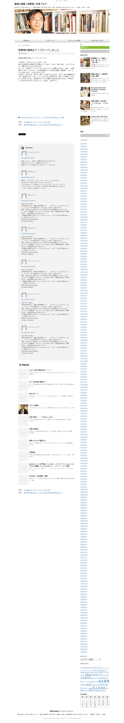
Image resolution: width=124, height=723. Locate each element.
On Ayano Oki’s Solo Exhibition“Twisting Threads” (98, 89)
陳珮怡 (91, 690)
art (81, 667)
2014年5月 (83, 371)
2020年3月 (83, 232)
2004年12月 (84, 644)
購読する (85, 47)
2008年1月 (83, 547)
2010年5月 (83, 476)
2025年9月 (83, 157)
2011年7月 (83, 442)
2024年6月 (83, 177)
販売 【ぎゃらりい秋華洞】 (62, 0)
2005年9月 (83, 620)
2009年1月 (83, 518)
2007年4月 (83, 570)
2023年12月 (84, 185)
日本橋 (107, 675)
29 (90, 706)
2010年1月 (83, 487)
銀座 (82, 690)
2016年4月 (83, 329)
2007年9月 (83, 557)
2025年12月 (84, 149)
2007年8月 (83, 560)
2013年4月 (83, 398)
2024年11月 (84, 167)
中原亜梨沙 (87, 672)
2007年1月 (83, 578)
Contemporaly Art (87, 667)
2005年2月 (83, 638)
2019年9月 (83, 248)
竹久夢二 (84, 688)
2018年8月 (83, 280)
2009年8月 (83, 500)
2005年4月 (83, 633)
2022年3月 (83, 201)
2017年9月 (83, 295)
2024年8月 (83, 175)
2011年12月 (84, 434)
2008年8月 (83, 531)
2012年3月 (83, 429)
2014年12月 (84, 356)
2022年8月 (83, 198)
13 (82, 703)
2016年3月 (83, 332)
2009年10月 (84, 494)
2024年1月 (83, 183)
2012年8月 (83, 416)
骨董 (101, 690)
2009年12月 (84, 489)
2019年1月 (83, 267)
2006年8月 (83, 591)
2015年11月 (84, 340)
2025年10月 (84, 154)
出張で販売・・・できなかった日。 (41, 417)
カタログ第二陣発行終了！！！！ (40, 370)
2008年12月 (84, 521)
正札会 (96, 681)
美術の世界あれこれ (55, 117)
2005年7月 (83, 625)
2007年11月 (84, 552)
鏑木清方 (86, 690)
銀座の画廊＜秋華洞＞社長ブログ (31, 4)
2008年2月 (83, 544)
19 (107, 703)
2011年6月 (83, 445)
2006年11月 (84, 583)
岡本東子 (95, 675)
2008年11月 (84, 523)
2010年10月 (84, 463)
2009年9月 (83, 497)
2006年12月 (84, 581)
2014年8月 (83, 366)
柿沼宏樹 (91, 681)
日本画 (83, 678)
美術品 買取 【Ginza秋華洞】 (30, 0)
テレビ (42, 117)
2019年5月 (83, 256)
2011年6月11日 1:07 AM (27, 332)
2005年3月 (83, 636)
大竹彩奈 (82, 675)
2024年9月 (83, 172)
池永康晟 (103, 681)
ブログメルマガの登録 (74, 40)
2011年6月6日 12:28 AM (27, 158)
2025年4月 (83, 162)
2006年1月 (83, 610)
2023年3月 (83, 196)
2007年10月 (84, 555)
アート (99, 667)
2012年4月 (83, 426)
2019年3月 (83, 261)
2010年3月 (83, 481)
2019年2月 (83, 264)
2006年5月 (83, 599)
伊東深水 (92, 672)
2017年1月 (83, 311)
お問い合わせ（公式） (97, 40)
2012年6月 (83, 421)
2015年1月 (83, 353)
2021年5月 (83, 206)
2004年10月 (84, 649)
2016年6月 (83, 324)
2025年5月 (83, 159)
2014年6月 (83, 369)
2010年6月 (83, 473)
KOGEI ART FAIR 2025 (99, 117)
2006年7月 (83, 594)
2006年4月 (83, 602)
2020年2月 (83, 235)
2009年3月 (83, 513)
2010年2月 (83, 484)
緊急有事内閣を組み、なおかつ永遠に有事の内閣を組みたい (43, 125)
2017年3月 (83, 306)
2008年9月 (83, 528)
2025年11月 (84, 151)
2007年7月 (83, 563)
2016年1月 (83, 337)
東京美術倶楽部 (101, 678)
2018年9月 (83, 277)
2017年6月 (83, 303)
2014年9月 (83, 363)
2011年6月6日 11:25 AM (27, 177)
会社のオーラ (33, 393)
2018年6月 (83, 285)
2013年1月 (83, 405)
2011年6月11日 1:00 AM (27, 299)
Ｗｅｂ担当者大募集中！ (37, 382)
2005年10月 (84, 618)
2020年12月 (84, 217)
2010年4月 (83, 479)
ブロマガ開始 (33, 405)
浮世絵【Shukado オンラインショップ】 (93, 0)
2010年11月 (84, 460)
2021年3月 (83, 212)
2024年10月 (84, 170)
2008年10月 (84, 526)
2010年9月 (83, 466)
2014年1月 (83, 382)
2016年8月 (83, 319)
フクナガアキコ (32, 152)
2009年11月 (84, 492)
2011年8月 (83, 439)
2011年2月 (83, 453)
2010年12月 (84, 458)
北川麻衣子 (100, 672)
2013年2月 (83, 403)
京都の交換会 (33, 429)
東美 (107, 678)
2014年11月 (84, 358)
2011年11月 (83, 437)
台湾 (108, 672)
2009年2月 (83, 515)
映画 (89, 678)
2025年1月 (83, 164)
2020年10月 (84, 219)
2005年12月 (84, 612)
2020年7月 (83, 222)
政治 (101, 675)
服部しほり (93, 678)
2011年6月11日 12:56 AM (28, 266)
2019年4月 (83, 259)
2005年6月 (83, 628)
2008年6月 (83, 534)
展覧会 (88, 675)
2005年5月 (83, 631)
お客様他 (32, 452)
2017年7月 (83, 301)
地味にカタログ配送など (37, 440)
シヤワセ (37, 117)
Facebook (24, 117)
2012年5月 (83, 424)
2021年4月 (83, 209)
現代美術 (101, 685)
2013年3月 (83, 400)
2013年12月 (84, 384)
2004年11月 (84, 646)
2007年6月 (83, 565)
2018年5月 (83, 288)
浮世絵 (82, 685)
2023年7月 (83, 193)
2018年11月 (84, 272)
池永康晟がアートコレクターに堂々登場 (37, 122)
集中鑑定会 (97, 690)
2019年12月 (84, 240)
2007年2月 (83, 576)
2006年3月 (83, 604)
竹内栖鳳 (90, 688)
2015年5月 (83, 345)
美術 (103, 688)
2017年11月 (84, 290)
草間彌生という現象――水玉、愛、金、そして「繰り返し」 (99, 60)
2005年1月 (83, 641)
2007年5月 (83, 568)
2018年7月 (83, 282)
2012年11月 (84, 408)
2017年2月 (83, 308)
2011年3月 (83, 450)
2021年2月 (83, 214)
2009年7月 (83, 502)
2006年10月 (84, 586)
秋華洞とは (26, 40)
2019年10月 (84, 246)
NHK (94, 667)
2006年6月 (83, 597)
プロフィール (50, 40)
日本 (104, 675)
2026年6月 (83, 146)
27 (82, 706)
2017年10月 (84, 293)
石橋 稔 (30, 195)
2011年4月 (83, 447)
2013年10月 (84, 387)
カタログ (102, 670)
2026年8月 (83, 143)
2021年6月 (83, 204)
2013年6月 (83, 392)
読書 (107, 688)
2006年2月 (83, 607)
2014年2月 (83, 379)
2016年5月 (83, 327)
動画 (62, 117)
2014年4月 (83, 374)
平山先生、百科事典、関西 (38, 476)
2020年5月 (83, 227)
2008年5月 (83, 536)
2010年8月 (83, 468)
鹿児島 (104, 690)
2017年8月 (83, 298)
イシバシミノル (32, 261)
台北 (105, 672)
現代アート (92, 684)
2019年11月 (84, 243)
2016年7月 (83, 322)
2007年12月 (84, 549)
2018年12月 (84, 269)
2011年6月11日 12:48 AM (28, 200)
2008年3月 (83, 542)
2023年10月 (84, 188)
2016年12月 (84, 314)
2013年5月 (83, 395)
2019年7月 (83, 251)
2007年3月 (83, 573)
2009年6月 (83, 505)
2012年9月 (83, 413)
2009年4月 (83, 510)
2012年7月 (83, 418)
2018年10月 (84, 274)
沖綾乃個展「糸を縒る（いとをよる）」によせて (99, 103)
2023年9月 (83, 191)
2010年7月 (83, 471)
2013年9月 (83, 390)
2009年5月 (83, 508)
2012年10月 (84, 411)
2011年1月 (83, 455)
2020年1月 (83, 238)
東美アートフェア (84, 681)
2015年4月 (83, 348)
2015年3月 (83, 350)
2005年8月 (83, 623)
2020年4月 (83, 230)
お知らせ (30, 117)
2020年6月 (83, 225)
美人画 (96, 687)
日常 (46, 117)
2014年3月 (83, 377)
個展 (96, 672)
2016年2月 (83, 335)
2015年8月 (83, 343)
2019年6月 (83, 253)
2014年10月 (84, 361)
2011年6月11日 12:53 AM (28, 233)
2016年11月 (84, 316)
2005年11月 (84, 615)
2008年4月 (83, 539)
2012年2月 (83, 432)
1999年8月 (83, 652)
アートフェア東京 (92, 670)
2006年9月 (83, 589)
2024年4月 (83, 180)
